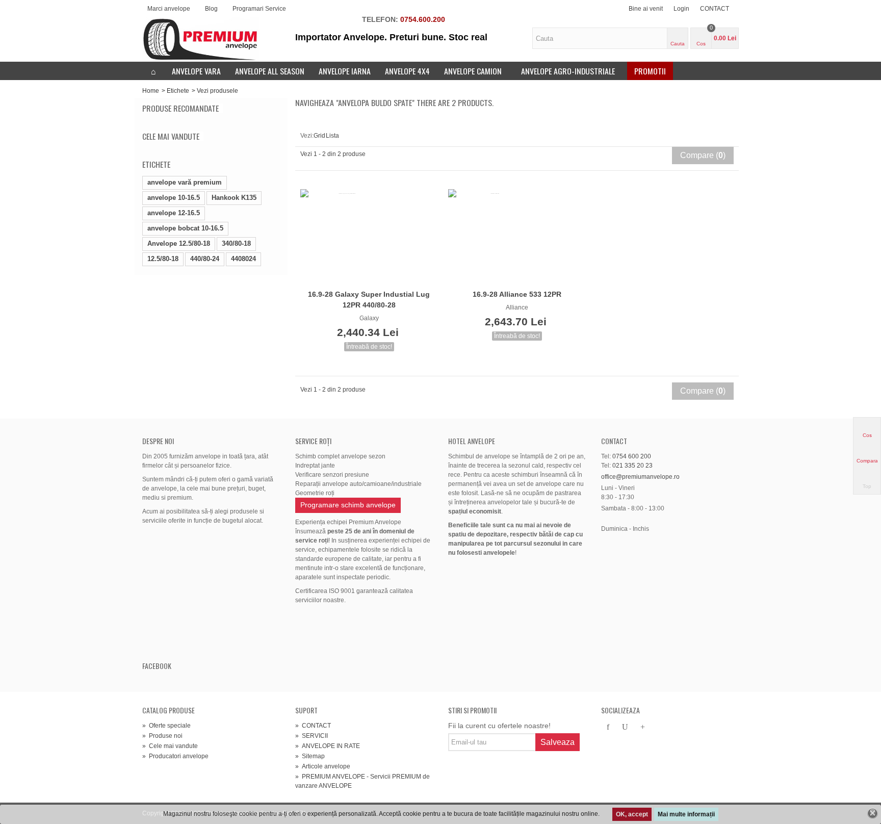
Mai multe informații (686, 814)
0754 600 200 (631, 456)
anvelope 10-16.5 (173, 197)
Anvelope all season (269, 71)
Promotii (650, 71)
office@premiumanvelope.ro (640, 476)
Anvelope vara (196, 71)
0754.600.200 (422, 19)
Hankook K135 (234, 197)
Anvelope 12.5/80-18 (178, 243)
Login (681, 8)
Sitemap (310, 756)
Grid (320, 123)
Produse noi (162, 735)
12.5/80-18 (162, 259)
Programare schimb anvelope (348, 505)
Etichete (178, 90)
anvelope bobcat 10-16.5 (185, 228)
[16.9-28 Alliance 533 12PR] (517, 237)
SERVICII (311, 735)
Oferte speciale (166, 725)
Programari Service (259, 8)
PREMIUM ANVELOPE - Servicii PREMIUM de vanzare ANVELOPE (362, 781)
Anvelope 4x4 (407, 71)
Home (150, 90)
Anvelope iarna (345, 71)
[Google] (642, 727)
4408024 (243, 259)
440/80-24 (204, 259)
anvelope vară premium (184, 182)
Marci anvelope (168, 8)
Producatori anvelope (175, 756)
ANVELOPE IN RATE (327, 746)
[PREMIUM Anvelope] (201, 39)
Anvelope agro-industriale (568, 71)
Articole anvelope (322, 766)
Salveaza (557, 742)
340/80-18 (236, 243)
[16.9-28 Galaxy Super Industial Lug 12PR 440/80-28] (369, 237)
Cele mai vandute (170, 136)
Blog (211, 8)
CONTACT (714, 8)
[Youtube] (625, 727)
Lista (332, 123)
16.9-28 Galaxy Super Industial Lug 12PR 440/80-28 (369, 299)
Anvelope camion (473, 71)
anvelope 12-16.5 (173, 213)
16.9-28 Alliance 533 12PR (517, 294)
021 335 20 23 (632, 465)
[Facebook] (607, 727)
